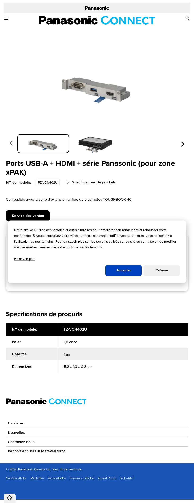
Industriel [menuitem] (126, 478)
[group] (43, 143)
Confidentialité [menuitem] (16, 478)
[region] (97, 350)
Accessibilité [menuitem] (57, 478)
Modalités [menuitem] (37, 478)
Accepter (123, 270)
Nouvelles (16, 432)
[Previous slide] (11, 143)
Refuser (161, 270)
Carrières (16, 423)
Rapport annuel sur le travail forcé (37, 451)
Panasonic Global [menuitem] (82, 478)
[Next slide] (182, 143)
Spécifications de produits (94, 182)
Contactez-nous (21, 442)
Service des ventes (28, 215)
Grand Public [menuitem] (107, 478)
